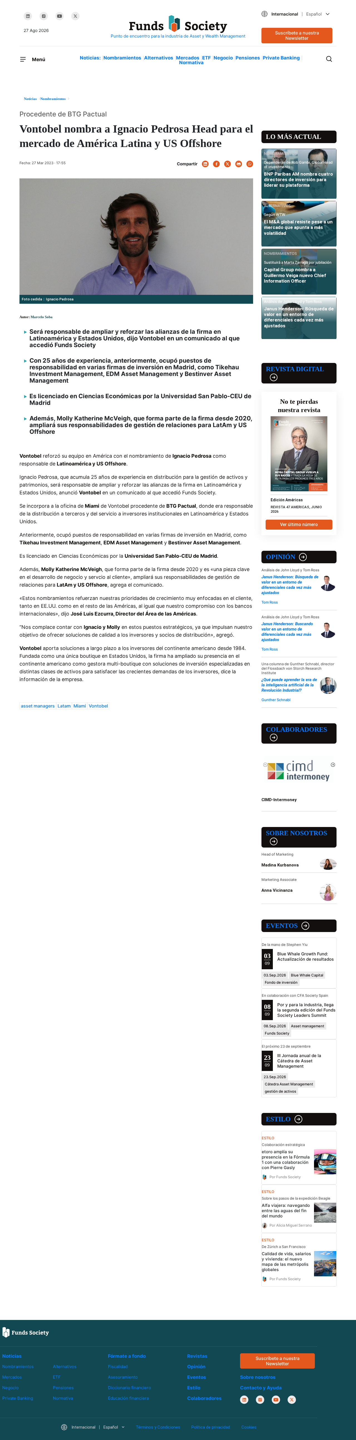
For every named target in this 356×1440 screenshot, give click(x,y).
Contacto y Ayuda (261, 1388)
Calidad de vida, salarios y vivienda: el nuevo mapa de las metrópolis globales (286, 1261)
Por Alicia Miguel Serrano (291, 1225)
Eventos (282, 925)
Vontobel (98, 706)
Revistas (197, 1356)
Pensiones (248, 58)
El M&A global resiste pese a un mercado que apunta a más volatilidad (298, 227)
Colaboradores (296, 729)
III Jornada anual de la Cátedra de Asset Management (299, 1061)
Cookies (248, 1427)
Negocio (223, 58)
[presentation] (265, 764)
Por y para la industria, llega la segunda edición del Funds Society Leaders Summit (306, 1010)
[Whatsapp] (249, 164)
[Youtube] (59, 16)
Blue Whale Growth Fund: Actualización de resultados (305, 956)
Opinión (280, 556)
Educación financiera (128, 1398)
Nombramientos (122, 58)
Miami (79, 706)
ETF (206, 58)
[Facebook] (216, 164)
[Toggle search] (329, 58)
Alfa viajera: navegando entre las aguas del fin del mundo (286, 1211)
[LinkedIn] (28, 16)
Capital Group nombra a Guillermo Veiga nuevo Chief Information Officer (295, 275)
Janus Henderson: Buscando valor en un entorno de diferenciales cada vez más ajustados (287, 631)
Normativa (191, 62)
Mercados (187, 58)
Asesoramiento (123, 1377)
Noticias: (90, 58)
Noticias (12, 1356)
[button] (296, 14)
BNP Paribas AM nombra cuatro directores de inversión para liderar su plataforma (298, 179)
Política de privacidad (210, 1427)
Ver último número (299, 524)
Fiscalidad (118, 1366)
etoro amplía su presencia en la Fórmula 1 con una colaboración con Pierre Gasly (286, 1159)
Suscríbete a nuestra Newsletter (297, 35)
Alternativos (158, 58)
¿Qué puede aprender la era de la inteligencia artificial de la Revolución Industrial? (289, 685)
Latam (64, 706)
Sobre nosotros (296, 833)
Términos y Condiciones (158, 1427)
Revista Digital (295, 369)
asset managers (38, 706)
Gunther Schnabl (275, 699)
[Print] (238, 164)
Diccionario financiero (129, 1387)
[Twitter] (75, 16)
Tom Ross (269, 602)
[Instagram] (43, 16)
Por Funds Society (285, 1176)
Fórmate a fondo (127, 1356)
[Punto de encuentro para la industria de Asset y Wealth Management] (178, 27)
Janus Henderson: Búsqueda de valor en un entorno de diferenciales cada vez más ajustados (299, 317)
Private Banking (281, 58)
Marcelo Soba (42, 317)
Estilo (278, 1119)
